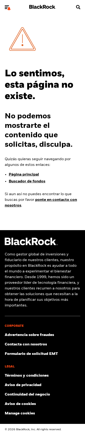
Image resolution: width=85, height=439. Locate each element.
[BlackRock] (42, 7)
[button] (7, 7)
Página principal (24, 174)
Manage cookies (20, 413)
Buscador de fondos (27, 181)
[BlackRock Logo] (31, 244)
